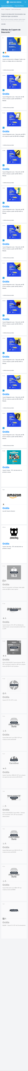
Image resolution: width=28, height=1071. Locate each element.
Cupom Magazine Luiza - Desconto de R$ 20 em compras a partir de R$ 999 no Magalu (13, 98)
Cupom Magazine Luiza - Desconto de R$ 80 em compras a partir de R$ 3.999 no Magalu (13, 436)
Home (2, 9)
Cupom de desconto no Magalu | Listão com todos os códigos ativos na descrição (13, 60)
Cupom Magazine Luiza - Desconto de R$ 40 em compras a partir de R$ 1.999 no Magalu (13, 248)
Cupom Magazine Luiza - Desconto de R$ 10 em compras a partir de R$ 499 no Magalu (13, 135)
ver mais (3, 24)
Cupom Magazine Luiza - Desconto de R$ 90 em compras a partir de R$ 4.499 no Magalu (13, 211)
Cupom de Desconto (6, 5)
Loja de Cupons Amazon (8, 511)
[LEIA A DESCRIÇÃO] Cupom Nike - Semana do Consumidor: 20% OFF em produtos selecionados (13, 814)
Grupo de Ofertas (19, 5)
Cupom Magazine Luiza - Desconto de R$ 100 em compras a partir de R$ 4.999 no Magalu (13, 399)
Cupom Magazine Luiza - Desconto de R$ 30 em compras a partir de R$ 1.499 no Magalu (13, 173)
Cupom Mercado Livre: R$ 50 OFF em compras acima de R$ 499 (12, 738)
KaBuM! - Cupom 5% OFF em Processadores (14, 925)
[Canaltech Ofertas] (14, 2)
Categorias (7, 9)
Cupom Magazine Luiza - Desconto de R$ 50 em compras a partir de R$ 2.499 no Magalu (13, 286)
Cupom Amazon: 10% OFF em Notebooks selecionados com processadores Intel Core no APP (13, 626)
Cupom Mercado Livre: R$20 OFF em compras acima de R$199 (11, 888)
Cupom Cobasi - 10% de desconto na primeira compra (12, 471)
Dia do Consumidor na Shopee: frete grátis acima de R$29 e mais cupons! (13, 588)
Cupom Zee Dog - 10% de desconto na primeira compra (12, 547)
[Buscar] (25, 2)
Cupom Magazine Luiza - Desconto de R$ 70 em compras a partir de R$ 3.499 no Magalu (13, 361)
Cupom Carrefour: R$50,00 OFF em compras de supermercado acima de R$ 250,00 (13, 776)
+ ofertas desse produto (8, 70)
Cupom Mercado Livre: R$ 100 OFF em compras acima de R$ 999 (12, 851)
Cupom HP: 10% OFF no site (9, 700)
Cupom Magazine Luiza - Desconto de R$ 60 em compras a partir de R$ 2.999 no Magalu (13, 323)
